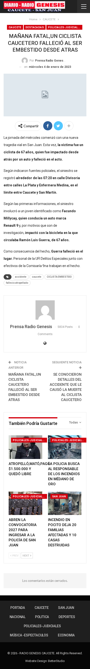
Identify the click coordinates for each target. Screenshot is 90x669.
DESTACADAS (34, 27)
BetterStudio (56, 661)
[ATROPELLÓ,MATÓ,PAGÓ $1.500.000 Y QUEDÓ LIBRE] (25, 447)
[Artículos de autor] (45, 310)
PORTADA (17, 608)
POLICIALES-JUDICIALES (64, 27)
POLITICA (42, 617)
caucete (36, 276)
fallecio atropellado (17, 283)
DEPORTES (67, 617)
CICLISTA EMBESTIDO (59, 276)
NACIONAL (17, 617)
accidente (20, 276)
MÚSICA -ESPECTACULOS (29, 635)
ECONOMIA (66, 635)
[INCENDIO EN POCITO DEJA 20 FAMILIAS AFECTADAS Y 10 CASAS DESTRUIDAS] (65, 503)
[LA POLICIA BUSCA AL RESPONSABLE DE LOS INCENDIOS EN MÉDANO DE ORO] (65, 447)
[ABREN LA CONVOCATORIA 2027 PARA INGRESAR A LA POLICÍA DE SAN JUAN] (25, 503)
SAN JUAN (59, 496)
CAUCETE (15, 27)
